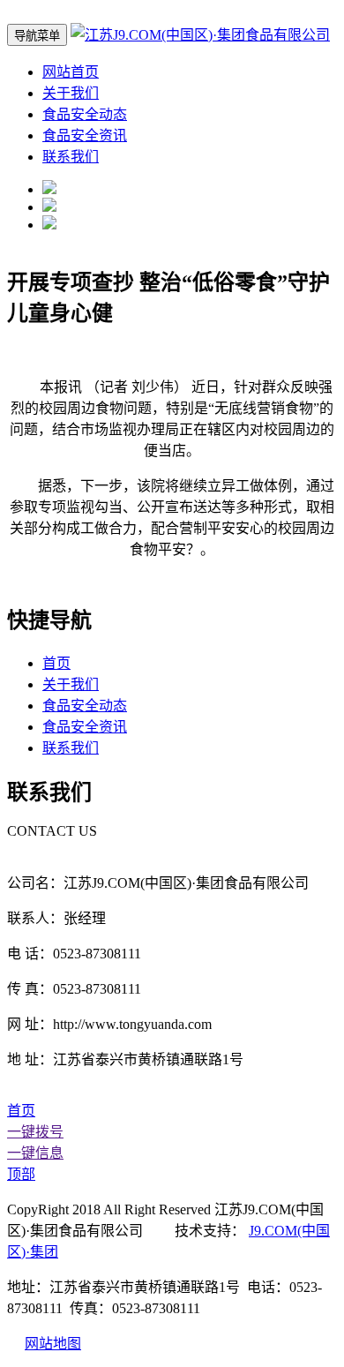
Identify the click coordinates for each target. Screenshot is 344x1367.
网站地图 (53, 1343)
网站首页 (70, 71)
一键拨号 (35, 1131)
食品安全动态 (84, 114)
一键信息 (35, 1152)
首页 (56, 663)
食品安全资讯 (84, 135)
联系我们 (70, 156)
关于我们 (70, 93)
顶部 (21, 1174)
